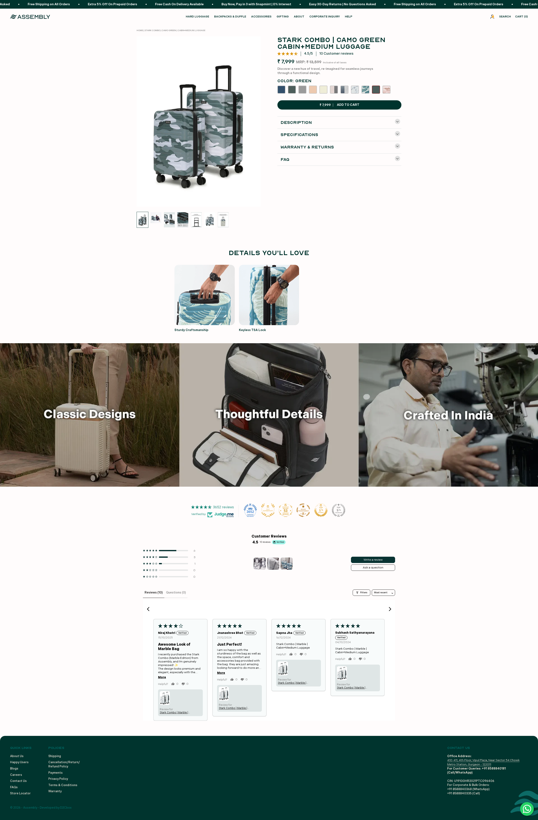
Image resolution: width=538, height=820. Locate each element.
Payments (55, 773)
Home (140, 30)
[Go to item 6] (210, 220)
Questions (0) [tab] (176, 592)
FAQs (14, 787)
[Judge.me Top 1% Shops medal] (321, 510)
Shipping (54, 756)
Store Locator (20, 793)
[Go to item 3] (169, 220)
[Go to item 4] (183, 220)
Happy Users (19, 762)
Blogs (14, 768)
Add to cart (339, 105)
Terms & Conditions (62, 785)
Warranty (55, 791)
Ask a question (373, 567)
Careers (16, 775)
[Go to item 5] (196, 220)
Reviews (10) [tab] (154, 592)
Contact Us (18, 781)
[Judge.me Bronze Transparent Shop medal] (303, 510)
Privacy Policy (58, 779)
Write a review (373, 560)
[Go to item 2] (156, 218)
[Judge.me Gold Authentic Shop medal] (268, 510)
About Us (17, 756)
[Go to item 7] (223, 220)
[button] (287, 53)
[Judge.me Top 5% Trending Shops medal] (338, 510)
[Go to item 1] (142, 220)
